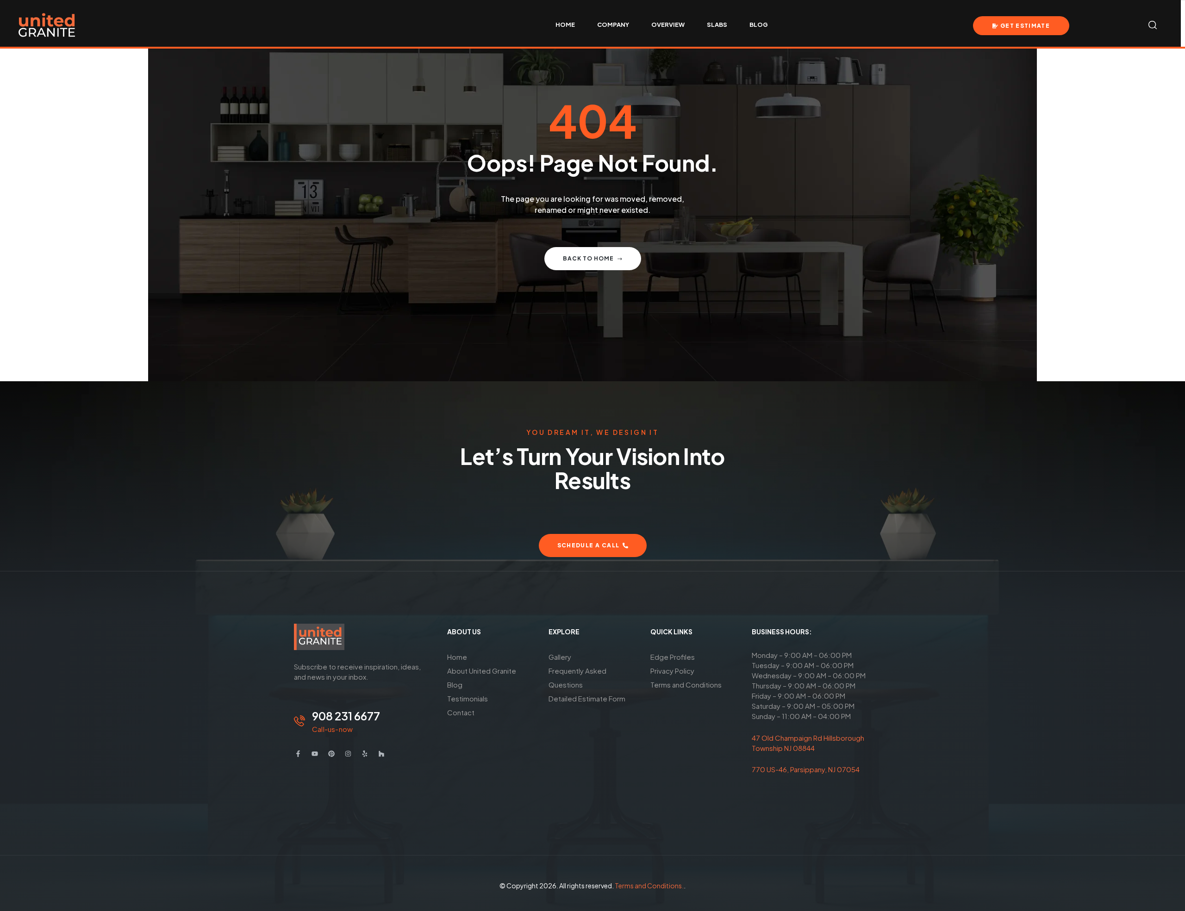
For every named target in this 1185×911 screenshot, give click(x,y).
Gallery (560, 656)
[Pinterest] (331, 753)
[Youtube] (314, 753)
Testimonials (467, 698)
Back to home (588, 258)
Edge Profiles (672, 656)
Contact (460, 712)
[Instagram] (348, 753)
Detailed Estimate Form (587, 698)
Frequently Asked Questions (577, 677)
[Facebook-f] (298, 753)
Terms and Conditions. (649, 885)
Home (457, 656)
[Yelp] (364, 753)
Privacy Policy (672, 670)
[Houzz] (381, 753)
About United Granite (481, 670)
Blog (454, 684)
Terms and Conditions (686, 684)
